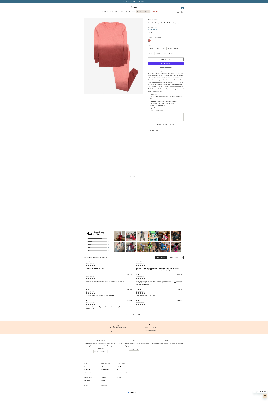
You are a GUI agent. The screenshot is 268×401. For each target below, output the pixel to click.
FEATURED (105, 11)
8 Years (151, 53)
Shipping (150, 32)
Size (149, 45)
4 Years (163, 48)
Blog (102, 372)
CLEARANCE (155, 11)
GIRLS (116, 11)
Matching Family (87, 377)
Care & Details (166, 115)
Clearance (86, 382)
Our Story (103, 366)
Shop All (86, 385)
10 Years (158, 53)
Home (149, 19)
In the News (103, 377)
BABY (111, 11)
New (85, 366)
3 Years (157, 48)
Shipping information (165, 118)
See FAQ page (134, 349)
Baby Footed (87, 369)
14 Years (171, 53)
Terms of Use (103, 382)
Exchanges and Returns (122, 372)
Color (154, 37)
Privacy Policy (104, 385)
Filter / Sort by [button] (174, 257)
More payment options (165, 67)
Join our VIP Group (105, 369)
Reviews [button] (88, 257)
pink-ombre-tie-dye (156, 19)
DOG (133, 11)
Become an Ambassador (106, 374)
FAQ (117, 369)
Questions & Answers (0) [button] (100, 257)
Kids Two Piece (87, 372)
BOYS (122, 11)
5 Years (170, 48)
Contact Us (119, 366)
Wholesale (103, 380)
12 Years (164, 53)
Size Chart (119, 377)
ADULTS (128, 11)
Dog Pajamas (87, 380)
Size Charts (167, 347)
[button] (152, 27)
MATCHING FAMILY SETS (143, 11)
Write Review (161, 257)
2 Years (151, 48)
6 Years (176, 48)
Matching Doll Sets (88, 374)
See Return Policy (100, 351)
